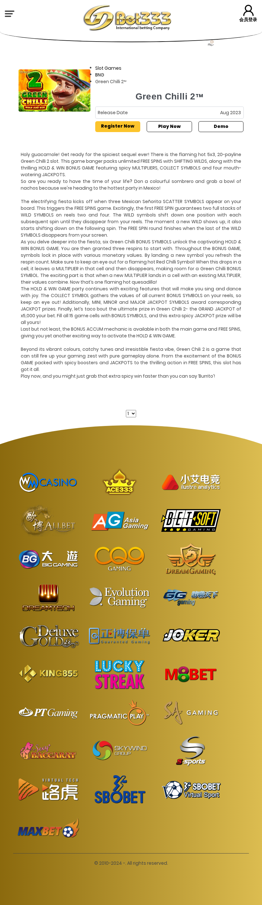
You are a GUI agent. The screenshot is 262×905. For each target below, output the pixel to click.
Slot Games (108, 68)
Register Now (117, 126)
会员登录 (248, 19)
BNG (99, 75)
